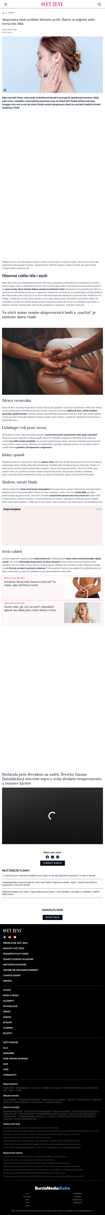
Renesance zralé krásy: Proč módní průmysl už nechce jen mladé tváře (28, 1160)
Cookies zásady (12, 975)
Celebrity (8, 1001)
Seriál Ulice (71, 1099)
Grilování (18, 1090)
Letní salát (51, 1116)
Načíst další (52, 917)
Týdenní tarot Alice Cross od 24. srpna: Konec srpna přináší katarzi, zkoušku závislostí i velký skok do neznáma (42, 1141)
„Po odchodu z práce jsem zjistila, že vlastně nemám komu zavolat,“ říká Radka (31, 1128)
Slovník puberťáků (22, 1088)
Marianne (8, 1053)
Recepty (7, 1033)
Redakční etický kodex (16, 954)
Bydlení (7, 1022)
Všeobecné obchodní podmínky (21, 970)
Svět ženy (27, 1197)
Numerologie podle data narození (75, 1088)
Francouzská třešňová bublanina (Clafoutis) (52, 1113)
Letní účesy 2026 (36, 1102)
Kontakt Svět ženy (13, 948)
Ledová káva (8, 1119)
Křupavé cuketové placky (61, 1111)
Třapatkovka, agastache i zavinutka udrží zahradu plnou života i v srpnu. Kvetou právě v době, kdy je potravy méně (43, 1176)
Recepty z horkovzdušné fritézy (26, 1119)
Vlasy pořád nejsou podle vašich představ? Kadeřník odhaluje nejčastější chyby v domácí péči (36, 1163)
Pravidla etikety (8, 1088)
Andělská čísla (47, 1088)
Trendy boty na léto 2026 (53, 1102)
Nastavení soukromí (14, 964)
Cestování (57, 1088)
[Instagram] (9, 937)
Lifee (6, 1069)
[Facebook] (4, 937)
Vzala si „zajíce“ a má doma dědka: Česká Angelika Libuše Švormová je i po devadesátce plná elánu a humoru (42, 1144)
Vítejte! (10, 1090)
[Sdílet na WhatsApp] (57, 857)
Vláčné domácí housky (26, 1113)
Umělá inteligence (83, 1099)
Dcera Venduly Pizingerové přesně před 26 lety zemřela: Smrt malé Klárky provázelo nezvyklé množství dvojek (42, 1147)
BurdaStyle (78, 1200)
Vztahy (7, 990)
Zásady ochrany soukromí (18, 959)
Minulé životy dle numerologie (29, 1099)
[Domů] (52, 3)
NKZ (27, 1200)
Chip (5, 1064)
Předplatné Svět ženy (15, 943)
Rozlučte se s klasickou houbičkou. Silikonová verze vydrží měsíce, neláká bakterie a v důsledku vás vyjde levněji (43, 1170)
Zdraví (11, 13)
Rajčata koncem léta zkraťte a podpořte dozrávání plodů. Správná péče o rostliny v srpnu (34, 1173)
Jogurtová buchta (10, 1116)
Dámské (78, 1197)
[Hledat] (99, 3)
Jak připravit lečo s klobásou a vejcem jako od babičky (76, 1116)
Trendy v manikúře (9, 1099)
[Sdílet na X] (52, 857)
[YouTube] (14, 937)
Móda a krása (11, 995)
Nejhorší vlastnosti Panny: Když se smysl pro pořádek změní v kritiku (27, 1138)
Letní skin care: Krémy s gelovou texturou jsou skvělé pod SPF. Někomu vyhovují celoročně (35, 1157)
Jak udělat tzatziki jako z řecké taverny (31, 1116)
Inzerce (7, 981)
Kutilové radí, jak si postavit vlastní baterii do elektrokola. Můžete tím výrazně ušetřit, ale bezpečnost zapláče (41, 1166)
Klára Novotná (9, 30)
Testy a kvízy (35, 1088)
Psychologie (10, 1006)
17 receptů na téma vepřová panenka (37, 1111)
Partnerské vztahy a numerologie (53, 1099)
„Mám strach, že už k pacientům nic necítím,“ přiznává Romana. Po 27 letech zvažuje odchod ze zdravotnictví (41, 1134)
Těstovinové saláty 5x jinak (12, 1111)
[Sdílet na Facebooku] (47, 857)
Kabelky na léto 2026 (21, 1102)
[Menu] (5, 4)
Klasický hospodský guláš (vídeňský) (82, 1113)
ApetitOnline (10, 1042)
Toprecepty (10, 1075)
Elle (5, 1048)
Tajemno (8, 1028)
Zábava (7, 1017)
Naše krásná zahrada (15, 1058)
